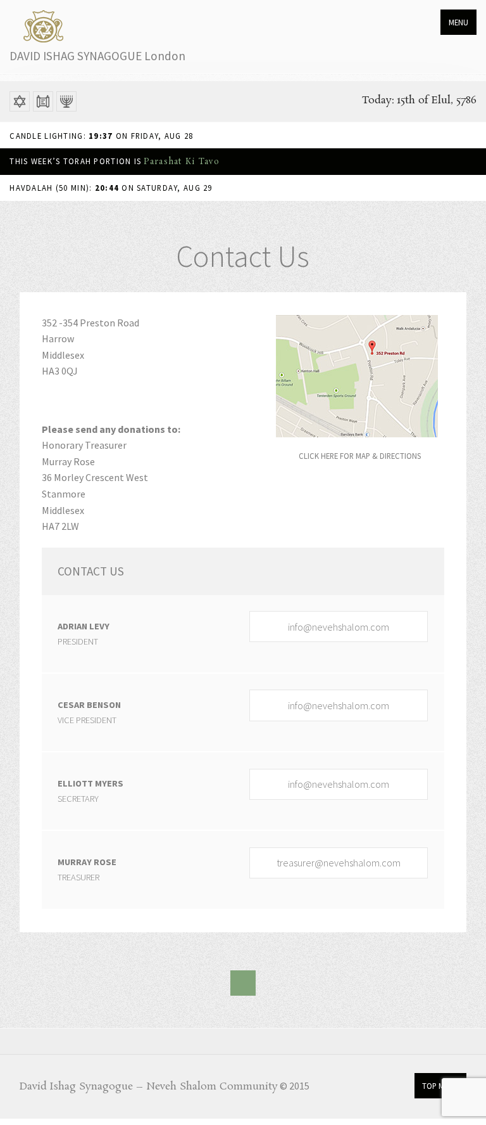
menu (458, 22)
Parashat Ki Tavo (181, 161)
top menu (440, 1086)
